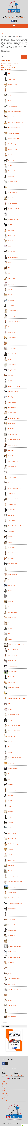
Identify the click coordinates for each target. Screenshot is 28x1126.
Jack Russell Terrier (13, 580)
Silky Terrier (11, 865)
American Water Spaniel (14, 127)
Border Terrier (11, 241)
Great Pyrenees (12, 520)
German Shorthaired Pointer (15, 482)
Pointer (10, 752)
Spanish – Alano (12, 887)
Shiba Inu (10, 849)
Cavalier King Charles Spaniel (15, 316)
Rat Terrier (10, 784)
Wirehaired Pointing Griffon (15, 1011)
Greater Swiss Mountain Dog (15, 526)
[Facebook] (12, 21)
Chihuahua (10, 327)
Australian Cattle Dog (13, 138)
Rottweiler (10, 795)
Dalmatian (10, 380)
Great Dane (11, 515)
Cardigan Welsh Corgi (13, 310)
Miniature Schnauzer (13, 666)
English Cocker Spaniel (14, 418)
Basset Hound (11, 160)
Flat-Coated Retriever (13, 461)
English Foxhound (12, 423)
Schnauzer (10, 822)
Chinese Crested (12, 332)
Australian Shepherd (13, 144)
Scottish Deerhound (13, 827)
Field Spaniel (11, 450)
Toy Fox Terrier (12, 951)
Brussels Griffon (12, 278)
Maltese (10, 633)
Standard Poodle (12, 908)
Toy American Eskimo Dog (14, 946)
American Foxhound (13, 117)
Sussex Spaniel (12, 919)
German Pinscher (12, 472)
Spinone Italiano (12, 892)
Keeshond (10, 590)
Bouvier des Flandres (13, 257)
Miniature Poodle (12, 660)
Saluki (9, 806)
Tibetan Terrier (12, 941)
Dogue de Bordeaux (13, 402)
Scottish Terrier (12, 833)
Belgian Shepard (12, 198)
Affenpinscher (11, 73)
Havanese (10, 542)
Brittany (10, 273)
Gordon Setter (11, 509)
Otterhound (11, 703)
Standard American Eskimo (15, 898)
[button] (14, 25)
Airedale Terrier (12, 90)
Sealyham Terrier (12, 838)
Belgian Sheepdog (12, 192)
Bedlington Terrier (12, 181)
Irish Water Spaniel (12, 563)
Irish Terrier (11, 558)
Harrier (10, 536)
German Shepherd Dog (14, 477)
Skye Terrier (11, 871)
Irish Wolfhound (12, 569)
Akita (9, 95)
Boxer (9, 262)
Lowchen (10, 628)
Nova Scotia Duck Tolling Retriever (16, 698)
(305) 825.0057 (7, 1075)
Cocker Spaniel (12, 353)
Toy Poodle (11, 962)
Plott (9, 747)
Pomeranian (11, 763)
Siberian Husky (12, 860)
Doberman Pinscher (13, 391)
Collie (9, 359)
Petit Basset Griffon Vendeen (15, 730)
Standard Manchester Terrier (15, 903)
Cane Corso (11, 305)
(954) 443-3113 (21, 17)
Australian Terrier (12, 149)
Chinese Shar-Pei (12, 337)
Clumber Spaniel (12, 348)
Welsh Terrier (11, 984)
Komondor (10, 601)
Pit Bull (10, 741)
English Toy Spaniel (13, 445)
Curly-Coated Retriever (13, 370)
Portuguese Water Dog (13, 768)
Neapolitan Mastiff (12, 671)
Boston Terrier (11, 251)
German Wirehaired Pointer (14, 488)
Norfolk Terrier (12, 682)
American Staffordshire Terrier (15, 122)
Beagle (10, 165)
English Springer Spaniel (14, 439)
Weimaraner (11, 973)
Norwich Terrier (12, 693)
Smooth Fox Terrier (13, 876)
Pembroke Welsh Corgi (14, 725)
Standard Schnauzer (13, 914)
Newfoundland (11, 677)
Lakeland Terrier (12, 617)
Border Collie (11, 235)
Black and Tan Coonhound (14, 219)
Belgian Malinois (12, 187)
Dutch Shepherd (12, 407)
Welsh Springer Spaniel (14, 978)
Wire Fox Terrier (12, 1005)
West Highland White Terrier (15, 989)
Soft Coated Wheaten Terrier (15, 881)
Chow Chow (11, 343)
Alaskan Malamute (12, 100)
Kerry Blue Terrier (12, 596)
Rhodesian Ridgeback (13, 790)
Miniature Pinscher (12, 655)
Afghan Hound (12, 79)
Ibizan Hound (11, 547)
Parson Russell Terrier (13, 714)
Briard (9, 268)
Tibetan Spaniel (12, 935)
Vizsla (9, 968)
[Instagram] (15, 21)
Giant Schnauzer (12, 493)
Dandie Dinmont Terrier (14, 386)
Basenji (10, 154)
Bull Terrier (11, 284)
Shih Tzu (10, 854)
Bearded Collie (11, 171)
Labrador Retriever (12, 612)
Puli (9, 779)
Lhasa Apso (11, 623)
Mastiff (10, 639)
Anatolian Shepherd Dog (14, 133)
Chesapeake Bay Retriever (14, 321)
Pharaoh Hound (12, 736)
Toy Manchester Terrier (14, 957)
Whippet (10, 1000)
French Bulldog (12, 466)
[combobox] (11, 57)
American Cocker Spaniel (14, 111)
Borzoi (9, 246)
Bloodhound (11, 230)
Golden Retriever (12, 504)
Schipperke (11, 817)
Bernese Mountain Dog (14, 208)
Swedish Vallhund (12, 924)
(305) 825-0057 (9, 17)
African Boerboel (12, 84)
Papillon (10, 709)
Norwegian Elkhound (13, 687)
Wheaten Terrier (12, 995)
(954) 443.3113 (19, 1075)
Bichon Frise (11, 214)
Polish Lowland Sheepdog (14, 757)
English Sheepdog (12, 434)
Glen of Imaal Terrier (13, 499)
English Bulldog (12, 412)
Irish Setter (11, 553)
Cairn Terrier (11, 295)
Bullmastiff (11, 289)
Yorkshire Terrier (12, 1016)
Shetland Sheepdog (13, 844)
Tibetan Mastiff (12, 930)
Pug (9, 774)
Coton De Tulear (12, 364)
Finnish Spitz (11, 456)
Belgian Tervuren (12, 203)
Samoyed (10, 811)
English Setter (11, 429)
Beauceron (11, 176)
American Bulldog (12, 106)
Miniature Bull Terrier (13, 650)
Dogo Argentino (12, 397)
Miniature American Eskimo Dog (16, 644)
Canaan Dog (11, 300)
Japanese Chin (11, 585)
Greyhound (11, 531)
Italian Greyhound (12, 574)
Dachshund (11, 375)
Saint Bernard (11, 801)
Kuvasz (10, 606)
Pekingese (10, 720)
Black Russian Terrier (13, 224)
